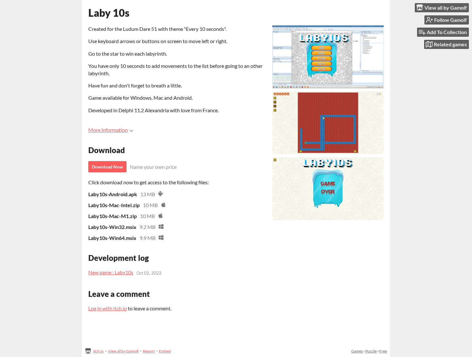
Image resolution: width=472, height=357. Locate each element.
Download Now (107, 166)
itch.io (98, 351)
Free (383, 351)
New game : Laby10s (110, 272)
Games (357, 351)
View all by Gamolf (123, 351)
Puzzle (371, 351)
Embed (165, 351)
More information (108, 130)
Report (149, 351)
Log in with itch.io (107, 308)
